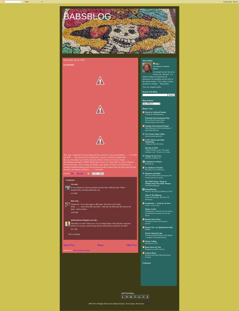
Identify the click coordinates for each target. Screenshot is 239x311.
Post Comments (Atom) (81, 250)
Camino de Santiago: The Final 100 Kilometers (157, 198)
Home (101, 245)
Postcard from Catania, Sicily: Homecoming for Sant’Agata (155, 121)
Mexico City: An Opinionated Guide (159, 227)
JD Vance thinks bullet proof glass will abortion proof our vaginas (158, 176)
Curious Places (150, 253)
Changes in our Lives (153, 155)
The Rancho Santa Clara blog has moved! (156, 222)
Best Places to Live (151, 243)
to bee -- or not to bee (152, 205)
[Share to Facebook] (100, 173)
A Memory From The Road (154, 144)
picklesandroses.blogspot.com (82, 220)
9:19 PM (74, 193)
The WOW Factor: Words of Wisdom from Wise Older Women (158, 182)
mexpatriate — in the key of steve (158, 203)
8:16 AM (74, 229)
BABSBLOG (87, 16)
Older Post (131, 245)
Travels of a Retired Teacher (155, 112)
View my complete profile (152, 87)
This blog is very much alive (154, 169)
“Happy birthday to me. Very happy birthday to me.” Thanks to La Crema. (157, 151)
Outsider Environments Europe (157, 126)
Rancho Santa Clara (152, 219)
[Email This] (93, 173)
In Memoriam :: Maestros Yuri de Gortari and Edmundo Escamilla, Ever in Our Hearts (159, 213)
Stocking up (149, 164)
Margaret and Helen (152, 173)
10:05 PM (74, 212)
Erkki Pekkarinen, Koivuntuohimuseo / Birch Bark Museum (158, 129)
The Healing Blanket (152, 185)
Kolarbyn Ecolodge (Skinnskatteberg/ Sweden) (158, 256)
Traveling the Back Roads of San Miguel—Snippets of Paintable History (159, 236)
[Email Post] (88, 173)
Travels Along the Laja (153, 233)
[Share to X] (98, 173)
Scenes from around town (153, 136)
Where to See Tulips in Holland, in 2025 (158, 191)
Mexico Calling (150, 241)
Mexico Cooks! (150, 209)
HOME (147, 229)
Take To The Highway (153, 195)
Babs (73, 201)
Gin (72, 184)
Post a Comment (74, 234)
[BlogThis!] (95, 173)
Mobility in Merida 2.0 (153, 158)
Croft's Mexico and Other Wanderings (155, 141)
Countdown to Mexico (153, 161)
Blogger (147, 303)
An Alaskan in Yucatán (154, 167)
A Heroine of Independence (154, 114)
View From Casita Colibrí (155, 134)
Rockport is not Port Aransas (154, 249)
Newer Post (69, 245)
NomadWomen (150, 189)
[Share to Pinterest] (102, 173)
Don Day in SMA (151, 147)
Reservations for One (153, 247)
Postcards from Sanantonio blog (157, 118)
